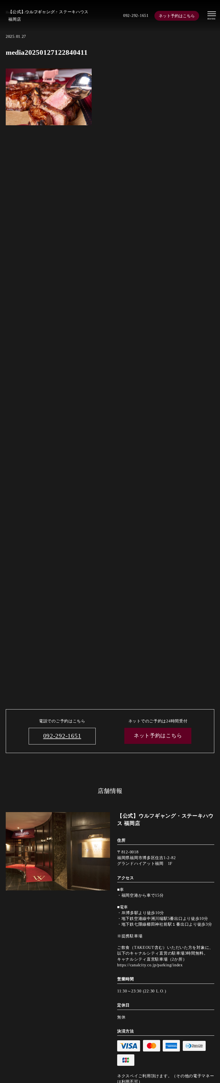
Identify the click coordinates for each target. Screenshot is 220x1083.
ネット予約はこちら (177, 15)
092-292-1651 (136, 15)
